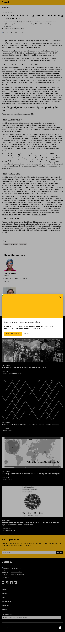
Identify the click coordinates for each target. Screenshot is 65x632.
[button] (60, 627)
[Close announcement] (60, 297)
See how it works (12, 334)
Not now (27, 334)
